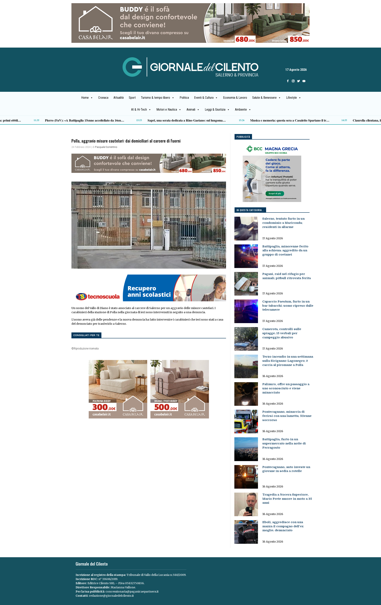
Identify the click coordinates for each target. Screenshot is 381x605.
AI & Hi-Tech (139, 109)
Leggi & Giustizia (215, 109)
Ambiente (241, 109)
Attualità (119, 98)
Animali (191, 109)
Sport (132, 98)
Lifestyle (291, 98)
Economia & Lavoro (235, 98)
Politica (184, 98)
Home (85, 98)
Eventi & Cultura (204, 98)
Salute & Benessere (264, 98)
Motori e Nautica (166, 109)
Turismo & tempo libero (155, 98)
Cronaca (103, 98)
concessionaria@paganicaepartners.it (132, 591)
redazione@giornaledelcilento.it (111, 595)
